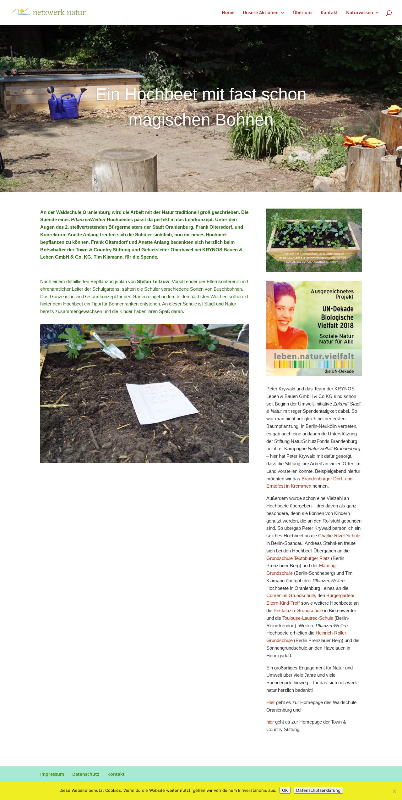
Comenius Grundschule (290, 595)
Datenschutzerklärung (318, 790)
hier (270, 721)
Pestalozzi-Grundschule (298, 610)
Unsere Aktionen (261, 12)
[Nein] (394, 791)
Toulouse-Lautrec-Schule (307, 618)
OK (285, 790)
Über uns (302, 12)
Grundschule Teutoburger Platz (298, 558)
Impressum (52, 774)
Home (228, 12)
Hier (271, 702)
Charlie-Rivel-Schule (339, 535)
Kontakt (329, 12)
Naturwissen (359, 12)
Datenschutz (85, 774)
